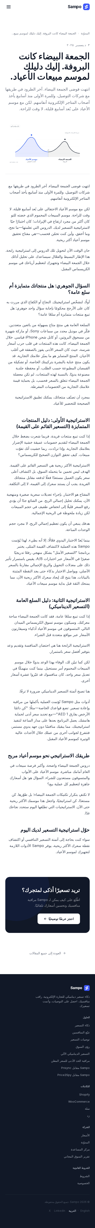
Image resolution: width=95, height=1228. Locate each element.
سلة (87, 1108)
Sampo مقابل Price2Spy (73, 1075)
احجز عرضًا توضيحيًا (61, 919)
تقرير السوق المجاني (77, 1156)
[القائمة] (8, 7)
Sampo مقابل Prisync (75, 1068)
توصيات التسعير (80, 1039)
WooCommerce (79, 1101)
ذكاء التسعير (82, 1025)
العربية (72, 1211)
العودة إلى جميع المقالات (45, 953)
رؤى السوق (83, 1046)
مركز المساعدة (80, 1149)
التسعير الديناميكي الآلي (75, 1053)
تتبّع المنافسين (81, 1032)
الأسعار (85, 1135)
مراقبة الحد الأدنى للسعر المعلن (70, 1060)
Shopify (84, 1094)
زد (88, 1115)
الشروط (85, 1176)
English (85, 1210)
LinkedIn (59, 1210)
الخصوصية (83, 1183)
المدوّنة (85, 33)
